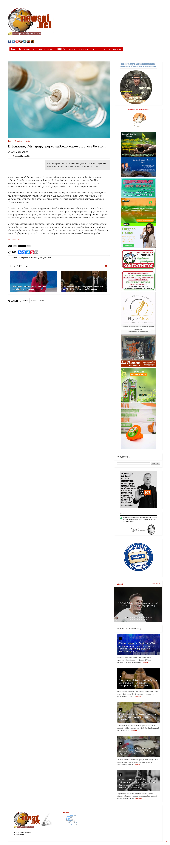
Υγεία (28, 141)
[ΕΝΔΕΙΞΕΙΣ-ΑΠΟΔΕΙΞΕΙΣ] (28, 42)
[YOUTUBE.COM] (17, 42)
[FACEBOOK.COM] (9, 42)
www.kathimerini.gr (16, 239)
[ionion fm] (32, 42)
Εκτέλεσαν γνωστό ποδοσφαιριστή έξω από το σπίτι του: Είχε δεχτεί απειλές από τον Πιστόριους (83, 287)
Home (13, 49)
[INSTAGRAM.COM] (21, 42)
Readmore (139, 612)
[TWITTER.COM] (13, 42)
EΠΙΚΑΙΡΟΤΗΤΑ (26, 49)
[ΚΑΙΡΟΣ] (24, 42)
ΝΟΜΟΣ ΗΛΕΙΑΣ (45, 49)
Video (120, 583)
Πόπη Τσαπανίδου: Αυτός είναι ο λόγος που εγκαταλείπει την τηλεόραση (29, 287)
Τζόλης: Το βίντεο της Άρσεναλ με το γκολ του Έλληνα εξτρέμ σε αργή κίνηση (138, 604)
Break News (18, 141)
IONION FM (61, 49)
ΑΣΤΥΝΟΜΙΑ (115, 49)
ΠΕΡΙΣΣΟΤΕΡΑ (98, 49)
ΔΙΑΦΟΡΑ (83, 49)
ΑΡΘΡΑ (72, 49)
